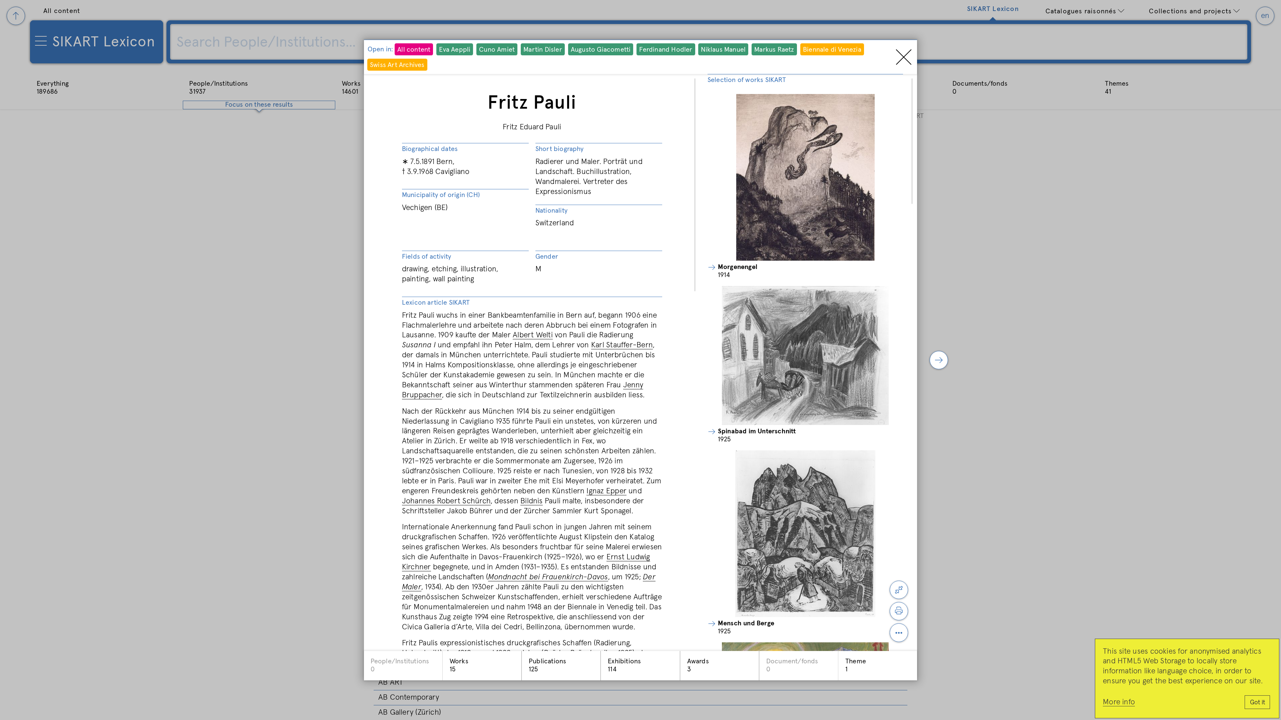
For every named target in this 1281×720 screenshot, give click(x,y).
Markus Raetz (774, 49)
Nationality (551, 210)
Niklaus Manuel (723, 49)
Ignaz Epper (606, 491)
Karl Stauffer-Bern (622, 345)
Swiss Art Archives (397, 65)
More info (1119, 702)
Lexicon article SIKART (436, 302)
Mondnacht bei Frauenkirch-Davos (548, 577)
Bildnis (531, 501)
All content (413, 49)
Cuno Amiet (497, 49)
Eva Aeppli (454, 49)
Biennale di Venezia (832, 49)
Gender (546, 256)
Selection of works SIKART (747, 80)
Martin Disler (542, 49)
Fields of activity (426, 256)
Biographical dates (430, 149)
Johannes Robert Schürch (446, 501)
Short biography (559, 149)
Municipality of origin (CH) (441, 195)
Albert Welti (533, 335)
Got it (1257, 702)
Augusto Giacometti (601, 49)
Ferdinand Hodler (665, 49)
